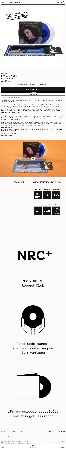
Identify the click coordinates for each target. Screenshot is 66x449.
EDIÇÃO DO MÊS (23, 431)
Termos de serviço (18, 97)
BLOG (16, 434)
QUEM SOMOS (12, 431)
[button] (61, 2)
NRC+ (2, 434)
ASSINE (3, 431)
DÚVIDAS (9, 434)
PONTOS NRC (24, 434)
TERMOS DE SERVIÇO (7, 436)
